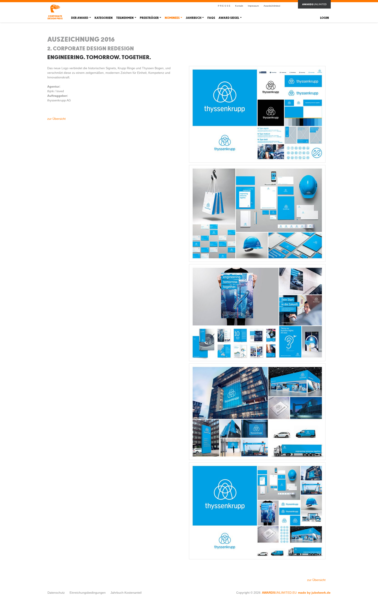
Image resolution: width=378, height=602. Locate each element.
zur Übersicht (56, 118)
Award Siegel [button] (229, 18)
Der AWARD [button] (79, 18)
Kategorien (103, 18)
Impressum (253, 6)
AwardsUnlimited (272, 6)
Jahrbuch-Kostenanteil (126, 592)
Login (324, 18)
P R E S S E (224, 6)
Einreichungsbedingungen (88, 592)
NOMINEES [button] (172, 18)
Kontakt (239, 6)
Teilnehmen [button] (125, 18)
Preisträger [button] (149, 18)
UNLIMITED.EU (279, 592)
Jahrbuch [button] (193, 18)
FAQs (211, 18)
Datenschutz (56, 592)
